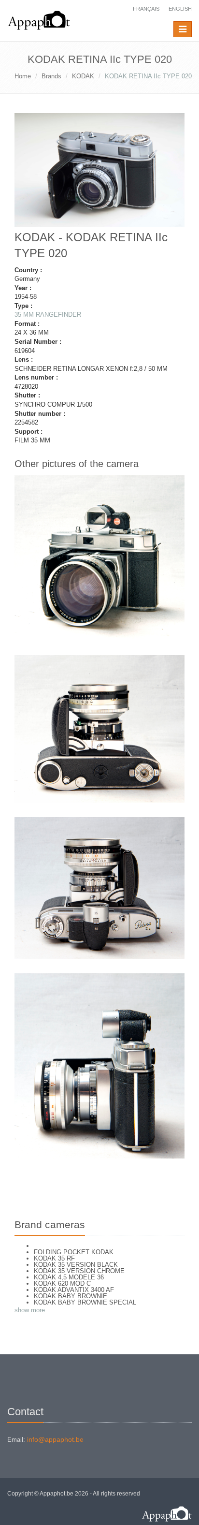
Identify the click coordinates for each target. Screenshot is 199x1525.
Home (22, 76)
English (180, 9)
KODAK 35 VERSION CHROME (79, 1271)
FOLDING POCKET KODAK (74, 1252)
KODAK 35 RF (54, 1258)
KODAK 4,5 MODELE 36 (69, 1277)
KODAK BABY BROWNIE (70, 1296)
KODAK (83, 76)
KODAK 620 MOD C (62, 1283)
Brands (51, 76)
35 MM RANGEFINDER (47, 314)
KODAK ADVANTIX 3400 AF (74, 1289)
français (146, 9)
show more (29, 1310)
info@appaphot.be (55, 1439)
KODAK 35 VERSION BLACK (76, 1264)
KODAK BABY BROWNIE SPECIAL (85, 1302)
